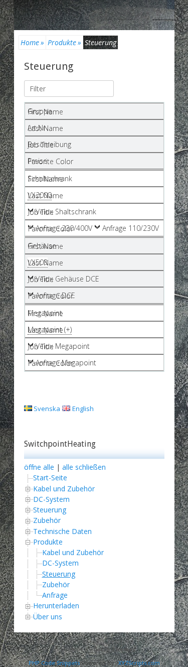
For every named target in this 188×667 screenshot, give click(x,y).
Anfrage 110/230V (130, 228)
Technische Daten (62, 531)
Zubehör (47, 520)
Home (32, 42)
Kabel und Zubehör (64, 488)
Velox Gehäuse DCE (67, 279)
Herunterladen (56, 605)
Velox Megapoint (63, 346)
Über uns (47, 616)
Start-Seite (50, 477)
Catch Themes (114, 649)
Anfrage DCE (55, 295)
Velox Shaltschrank (66, 211)
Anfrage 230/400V (64, 228)
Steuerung (48, 66)
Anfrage (55, 595)
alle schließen (84, 467)
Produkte (64, 42)
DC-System (51, 499)
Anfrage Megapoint (66, 362)
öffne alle (39, 467)
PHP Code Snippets (54, 662)
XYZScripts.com (139, 662)
